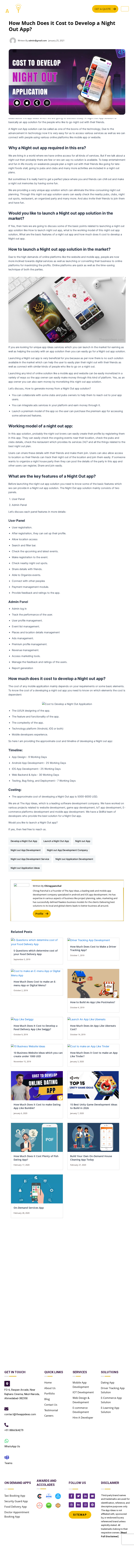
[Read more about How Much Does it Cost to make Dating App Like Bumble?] (37, 1085)
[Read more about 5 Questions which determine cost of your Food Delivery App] (37, 942)
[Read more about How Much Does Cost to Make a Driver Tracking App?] (89, 940)
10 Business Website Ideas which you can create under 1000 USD (38, 1054)
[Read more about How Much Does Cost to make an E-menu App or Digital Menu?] (37, 973)
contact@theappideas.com (20, 1414)
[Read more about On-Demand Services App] (37, 1188)
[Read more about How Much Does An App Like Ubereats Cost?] (87, 1019)
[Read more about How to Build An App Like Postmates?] (93, 983)
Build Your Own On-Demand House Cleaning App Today (91, 1157)
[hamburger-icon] (125, 8)
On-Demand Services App (29, 1207)
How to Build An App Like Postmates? (92, 1002)
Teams (8, 1463)
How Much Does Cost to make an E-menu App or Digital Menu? (35, 983)
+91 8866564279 (13, 1430)
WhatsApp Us (12, 1446)
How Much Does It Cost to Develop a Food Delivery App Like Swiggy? (35, 1027)
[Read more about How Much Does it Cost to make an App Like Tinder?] (88, 1046)
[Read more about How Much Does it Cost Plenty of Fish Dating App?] (37, 1137)
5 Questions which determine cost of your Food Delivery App (36, 952)
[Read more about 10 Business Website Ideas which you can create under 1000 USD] (28, 1046)
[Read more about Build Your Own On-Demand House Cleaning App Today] (93, 1137)
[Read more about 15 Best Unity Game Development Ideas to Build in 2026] (93, 1085)
